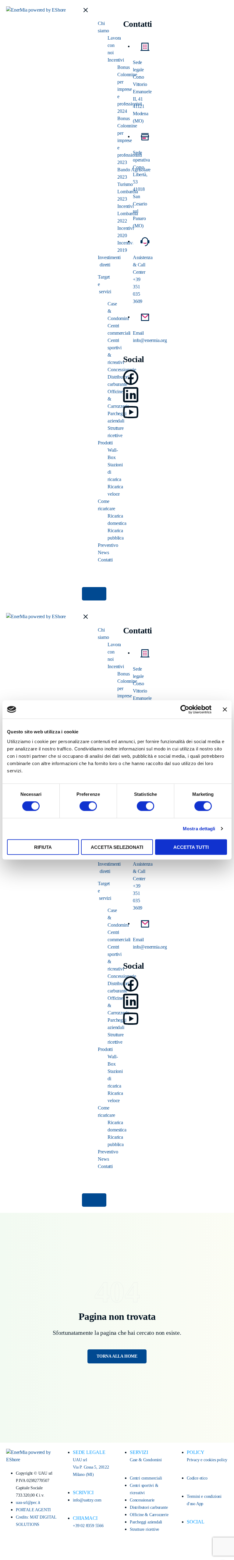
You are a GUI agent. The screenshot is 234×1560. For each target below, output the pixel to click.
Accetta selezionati (117, 846)
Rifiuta (43, 846)
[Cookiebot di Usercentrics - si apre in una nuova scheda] (184, 709)
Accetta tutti (191, 846)
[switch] (88, 806)
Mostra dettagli (199, 828)
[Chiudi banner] (225, 709)
